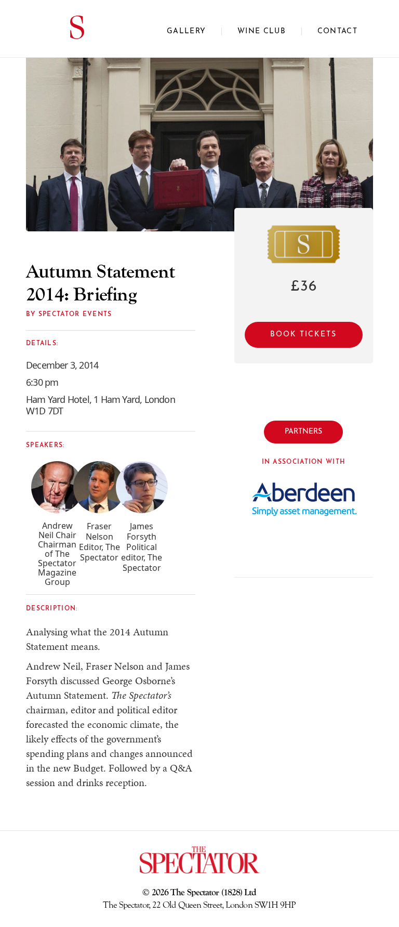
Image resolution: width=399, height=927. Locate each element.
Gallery (186, 31)
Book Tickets (303, 334)
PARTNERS (303, 432)
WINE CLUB (261, 31)
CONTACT (337, 31)
